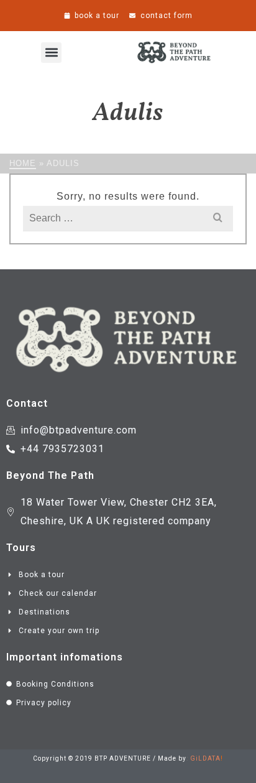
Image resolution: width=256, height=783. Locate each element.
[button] (51, 52)
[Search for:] (128, 218)
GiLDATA (205, 758)
